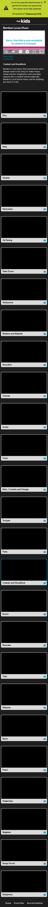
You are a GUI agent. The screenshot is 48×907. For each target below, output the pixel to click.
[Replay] (6, 51)
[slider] (24, 48)
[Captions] (20, 51)
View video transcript (8, 57)
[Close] (45, 2)
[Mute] (13, 51)
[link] (23, 22)
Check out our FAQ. (33, 13)
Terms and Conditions (35, 903)
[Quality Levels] (27, 51)
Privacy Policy (19, 903)
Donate (8, 903)
